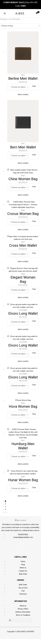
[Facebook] (20, 544)
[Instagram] (23, 544)
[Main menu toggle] (4, 13)
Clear (34, 86)
